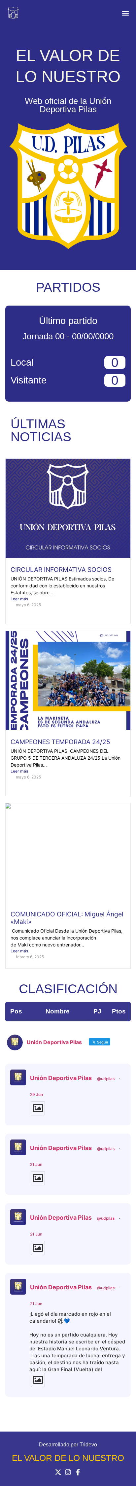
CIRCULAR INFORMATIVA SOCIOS (61, 570)
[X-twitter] (58, 1472)
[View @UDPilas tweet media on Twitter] (38, 1108)
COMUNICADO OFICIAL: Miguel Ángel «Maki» (67, 918)
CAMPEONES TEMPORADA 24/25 (60, 742)
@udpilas (106, 1078)
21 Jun (36, 1164)
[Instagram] (68, 1472)
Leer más (19, 598)
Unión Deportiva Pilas (61, 1077)
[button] (125, 13)
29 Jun (36, 1094)
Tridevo (88, 1444)
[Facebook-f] (78, 1472)
